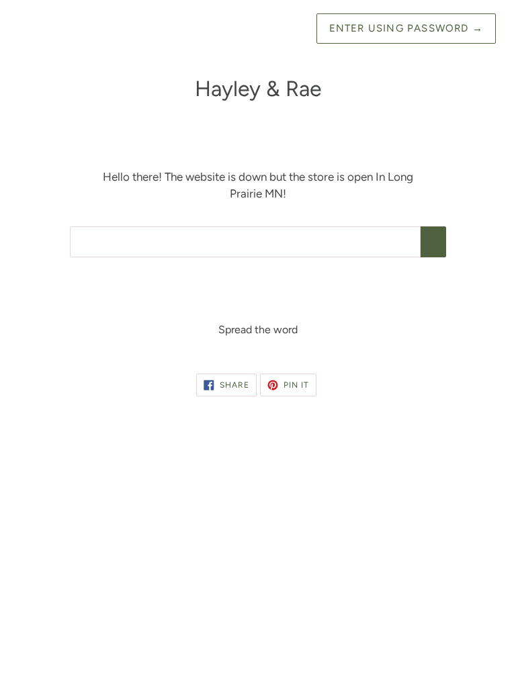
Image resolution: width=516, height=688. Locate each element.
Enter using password (406, 28)
